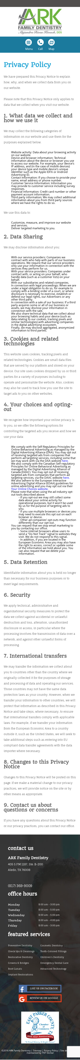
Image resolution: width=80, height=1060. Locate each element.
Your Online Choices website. (29, 489)
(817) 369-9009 (20, 886)
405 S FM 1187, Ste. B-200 (25, 867)
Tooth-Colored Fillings (53, 951)
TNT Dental (48, 1052)
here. (65, 461)
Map (51, 49)
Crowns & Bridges (18, 963)
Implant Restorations (20, 974)
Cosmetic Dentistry (51, 945)
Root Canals (15, 968)
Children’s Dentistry (52, 957)
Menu (29, 49)
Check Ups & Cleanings (21, 951)
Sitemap (37, 1050)
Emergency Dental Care (54, 963)
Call (40, 49)
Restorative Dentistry (20, 957)
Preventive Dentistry (20, 945)
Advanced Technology (53, 968)
